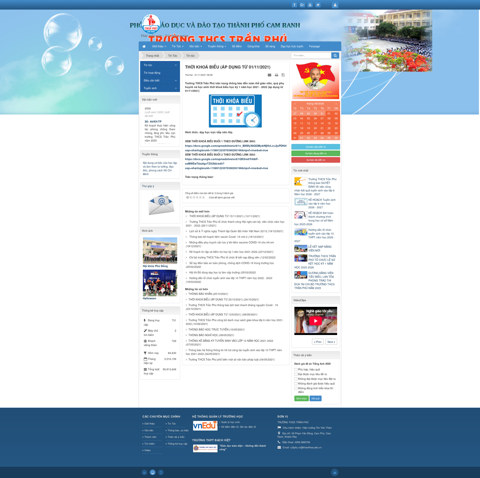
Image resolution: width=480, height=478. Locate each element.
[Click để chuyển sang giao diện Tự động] (144, 472)
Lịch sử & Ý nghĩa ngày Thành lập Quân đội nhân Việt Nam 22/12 (228, 231)
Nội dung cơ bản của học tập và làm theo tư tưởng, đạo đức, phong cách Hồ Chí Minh (160, 168)
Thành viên (150, 437)
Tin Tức (172, 423)
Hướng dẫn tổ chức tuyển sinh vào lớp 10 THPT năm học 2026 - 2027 (314, 235)
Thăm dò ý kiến (176, 437)
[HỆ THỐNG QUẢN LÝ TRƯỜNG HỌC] (205, 426)
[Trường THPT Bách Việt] (205, 449)
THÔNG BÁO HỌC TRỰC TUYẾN (208, 329)
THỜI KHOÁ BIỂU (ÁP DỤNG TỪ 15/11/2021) (216, 216)
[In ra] (277, 75)
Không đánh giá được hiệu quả (316, 383)
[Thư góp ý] (160, 205)
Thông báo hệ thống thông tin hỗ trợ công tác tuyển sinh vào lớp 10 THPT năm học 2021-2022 (234, 352)
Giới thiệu (149, 423)
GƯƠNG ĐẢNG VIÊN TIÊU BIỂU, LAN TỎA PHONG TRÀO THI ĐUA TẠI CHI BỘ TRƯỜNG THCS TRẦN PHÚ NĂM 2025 (314, 280)
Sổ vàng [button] (270, 46)
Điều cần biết (151, 80)
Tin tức (148, 65)
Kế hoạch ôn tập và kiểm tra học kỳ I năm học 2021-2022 (223, 252)
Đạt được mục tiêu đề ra (312, 374)
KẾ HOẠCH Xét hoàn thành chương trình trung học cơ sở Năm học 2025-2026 (313, 218)
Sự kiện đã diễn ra (316, 159)
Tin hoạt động (152, 73)
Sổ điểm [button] (237, 46)
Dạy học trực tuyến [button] (292, 46)
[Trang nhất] (144, 46)
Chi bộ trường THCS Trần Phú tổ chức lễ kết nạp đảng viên (224, 257)
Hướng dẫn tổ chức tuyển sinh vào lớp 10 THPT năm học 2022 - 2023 (230, 278)
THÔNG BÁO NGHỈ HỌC (203, 335)
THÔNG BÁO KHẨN (200, 294)
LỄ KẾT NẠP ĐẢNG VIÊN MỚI (320, 248)
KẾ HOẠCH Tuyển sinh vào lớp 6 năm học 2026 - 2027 (322, 203)
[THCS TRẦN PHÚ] (151, 23)
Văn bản (148, 430)
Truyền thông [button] (216, 46)
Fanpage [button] (314, 46)
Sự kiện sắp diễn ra (316, 146)
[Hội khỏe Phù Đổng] (160, 250)
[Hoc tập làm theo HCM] (315, 79)
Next (331, 342)
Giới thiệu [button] (158, 46)
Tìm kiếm (149, 443)
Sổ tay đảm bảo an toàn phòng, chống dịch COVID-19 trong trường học (231, 263)
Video (147, 450)
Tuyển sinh (150, 88)
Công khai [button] (254, 46)
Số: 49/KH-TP (153, 109)
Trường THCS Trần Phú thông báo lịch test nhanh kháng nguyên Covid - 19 (233, 305)
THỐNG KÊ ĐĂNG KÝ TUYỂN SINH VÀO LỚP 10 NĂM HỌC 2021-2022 (230, 341)
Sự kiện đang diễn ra (315, 153)
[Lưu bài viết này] (284, 75)
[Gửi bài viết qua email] (270, 75)
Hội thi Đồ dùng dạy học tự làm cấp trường (214, 272)
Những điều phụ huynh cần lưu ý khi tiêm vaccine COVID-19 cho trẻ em (231, 242)
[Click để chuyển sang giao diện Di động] (161, 472)
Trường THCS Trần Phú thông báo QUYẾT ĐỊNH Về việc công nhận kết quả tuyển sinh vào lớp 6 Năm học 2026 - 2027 (315, 186)
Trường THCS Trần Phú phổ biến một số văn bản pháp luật (223, 359)
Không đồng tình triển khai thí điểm (315, 390)
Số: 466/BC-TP (154, 141)
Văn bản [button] (194, 46)
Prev (318, 342)
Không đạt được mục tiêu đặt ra (317, 379)
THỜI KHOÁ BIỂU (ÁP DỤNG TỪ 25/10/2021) (215, 299)
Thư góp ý (148, 186)
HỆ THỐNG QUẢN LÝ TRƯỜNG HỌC (217, 416)
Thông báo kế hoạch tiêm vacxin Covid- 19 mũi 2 (218, 237)
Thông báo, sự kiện (177, 430)
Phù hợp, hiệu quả (309, 369)
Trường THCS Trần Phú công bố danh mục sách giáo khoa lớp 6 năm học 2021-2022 (235, 322)
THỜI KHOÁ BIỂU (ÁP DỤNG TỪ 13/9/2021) (214, 314)
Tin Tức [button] (177, 46)
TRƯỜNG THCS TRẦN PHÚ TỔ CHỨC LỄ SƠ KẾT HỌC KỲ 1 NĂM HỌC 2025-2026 (315, 261)
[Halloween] (160, 283)
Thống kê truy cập (177, 443)
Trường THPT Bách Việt (211, 440)
